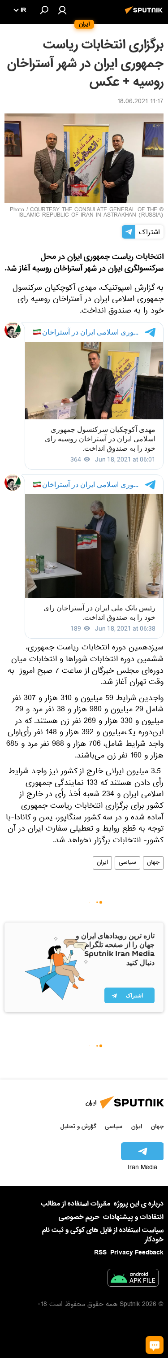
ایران (102, 862)
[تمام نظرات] (155, 1345)
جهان (153, 862)
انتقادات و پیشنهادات (133, 1217)
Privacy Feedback (137, 1253)
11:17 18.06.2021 (140, 102)
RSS (100, 1252)
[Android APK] (133, 1279)
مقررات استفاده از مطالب (75, 1203)
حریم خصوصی (79, 1217)
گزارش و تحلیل (78, 1126)
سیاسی (127, 862)
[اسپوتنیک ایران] (145, 15)
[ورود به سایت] (62, 10)
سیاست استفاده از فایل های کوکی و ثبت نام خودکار (103, 1235)
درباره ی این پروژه (139, 1203)
